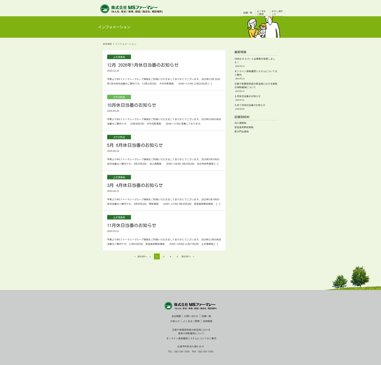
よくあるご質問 (261, 13)
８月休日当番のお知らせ (247, 96)
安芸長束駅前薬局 (243, 127)
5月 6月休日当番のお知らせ (135, 145)
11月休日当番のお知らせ (131, 225)
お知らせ (175, 321)
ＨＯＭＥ (107, 44)
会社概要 (176, 316)
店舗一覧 (247, 12)
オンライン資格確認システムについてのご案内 (191, 338)
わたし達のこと (277, 13)
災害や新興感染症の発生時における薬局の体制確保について (191, 331)
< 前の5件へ (140, 256)
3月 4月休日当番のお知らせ (135, 185)
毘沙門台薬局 (241, 131)
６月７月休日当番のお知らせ (249, 105)
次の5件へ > (187, 256)
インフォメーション (125, 44)
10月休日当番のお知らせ (131, 105)
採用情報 (207, 321)
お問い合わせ (191, 316)
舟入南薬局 (240, 123)
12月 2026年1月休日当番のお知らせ (143, 65)
